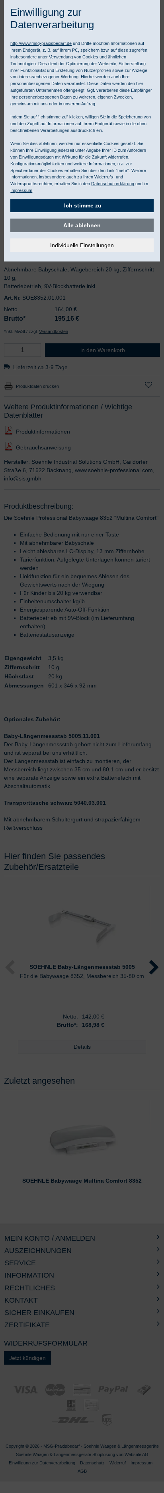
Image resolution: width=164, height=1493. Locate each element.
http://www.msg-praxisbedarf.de (41, 43)
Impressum (21, 190)
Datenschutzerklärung (112, 183)
